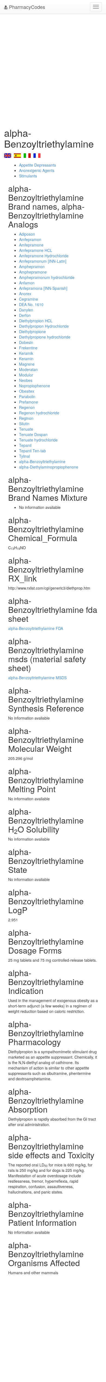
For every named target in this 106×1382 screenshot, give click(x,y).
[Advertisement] (53, 69)
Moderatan (28, 369)
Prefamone (28, 402)
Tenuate (26, 429)
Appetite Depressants (37, 165)
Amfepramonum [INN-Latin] (42, 261)
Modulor (26, 375)
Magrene (27, 364)
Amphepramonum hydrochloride (46, 277)
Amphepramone (33, 272)
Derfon (25, 315)
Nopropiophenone (34, 385)
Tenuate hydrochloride (38, 440)
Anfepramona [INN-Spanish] (43, 288)
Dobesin (26, 342)
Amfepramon (30, 239)
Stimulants (28, 175)
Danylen (26, 310)
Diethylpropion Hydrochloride (44, 326)
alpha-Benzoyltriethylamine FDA (35, 628)
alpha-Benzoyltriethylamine (42, 461)
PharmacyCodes (26, 6)
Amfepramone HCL (35, 250)
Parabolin (27, 396)
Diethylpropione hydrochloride (44, 337)
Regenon (27, 407)
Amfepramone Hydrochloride (43, 255)
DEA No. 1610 (31, 304)
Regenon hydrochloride (39, 412)
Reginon (26, 418)
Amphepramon (32, 266)
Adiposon (27, 234)
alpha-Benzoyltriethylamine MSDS (37, 677)
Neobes (25, 380)
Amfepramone (31, 245)
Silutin (24, 423)
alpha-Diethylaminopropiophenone (48, 467)
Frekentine (28, 347)
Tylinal (24, 456)
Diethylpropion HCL (35, 320)
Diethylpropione (32, 331)
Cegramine (28, 299)
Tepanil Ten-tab (32, 450)
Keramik (26, 353)
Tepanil (25, 445)
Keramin (26, 358)
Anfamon (27, 282)
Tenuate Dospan (33, 434)
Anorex (25, 293)
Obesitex (26, 391)
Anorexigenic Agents (36, 170)
